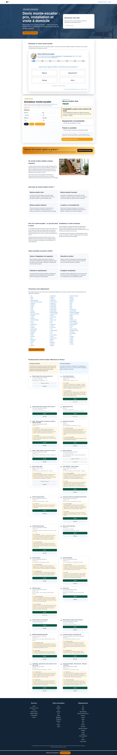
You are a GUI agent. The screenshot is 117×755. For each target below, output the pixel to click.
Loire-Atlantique (53, 330)
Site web (44, 386)
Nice (58, 713)
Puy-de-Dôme (73, 310)
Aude (32, 309)
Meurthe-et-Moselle (74, 295)
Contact (109, 1)
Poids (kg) (44, 117)
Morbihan (72, 298)
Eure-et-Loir (33, 339)
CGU (64, 89)
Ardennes (33, 303)
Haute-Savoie (53, 306)
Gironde (32, 345)
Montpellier (58, 717)
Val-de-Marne (73, 333)
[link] (58, 150)
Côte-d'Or (33, 327)
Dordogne (33, 332)
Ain (31, 295)
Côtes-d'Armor (34, 328)
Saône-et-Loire (73, 319)
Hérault (52, 315)
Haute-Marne (53, 304)
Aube (32, 307)
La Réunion (52, 324)
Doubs (32, 333)
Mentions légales (34, 713)
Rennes (58, 724)
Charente (33, 318)
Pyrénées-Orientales (74, 313)
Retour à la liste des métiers (59, 85)
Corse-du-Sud (34, 324)
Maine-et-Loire (53, 338)
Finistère (33, 340)
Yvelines (72, 344)
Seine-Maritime (73, 321)
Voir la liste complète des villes (36, 349)
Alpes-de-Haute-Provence (36, 301)
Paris (71, 307)
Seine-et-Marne (73, 324)
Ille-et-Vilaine (53, 316)
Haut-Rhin (52, 298)
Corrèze (32, 322)
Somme (71, 325)
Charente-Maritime (35, 319)
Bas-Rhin (33, 312)
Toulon (58, 726)
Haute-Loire (53, 303)
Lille (58, 722)
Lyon (58, 709)
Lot (51, 333)
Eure (32, 338)
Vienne (71, 339)
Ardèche (32, 304)
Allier (32, 298)
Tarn (71, 327)
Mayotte (52, 345)
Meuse (71, 297)
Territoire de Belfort (74, 330)
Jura (51, 322)
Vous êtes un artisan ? (84, 89)
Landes (52, 325)
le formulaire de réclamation (72, 367)
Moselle (71, 300)
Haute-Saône (53, 307)
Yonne (71, 342)
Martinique (52, 342)
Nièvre (71, 301)
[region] (58, 753)
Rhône (71, 315)
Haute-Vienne (53, 309)
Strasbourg (58, 719)
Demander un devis (102, 1)
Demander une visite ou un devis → (70, 139)
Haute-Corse (53, 300)
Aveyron (32, 310)
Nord (71, 303)
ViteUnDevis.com (77, 89)
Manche (52, 339)
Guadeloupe (53, 295)
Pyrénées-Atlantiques (74, 312)
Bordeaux (58, 721)
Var (70, 334)
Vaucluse (72, 336)
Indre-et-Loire (53, 319)
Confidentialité (67, 89)
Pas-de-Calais (73, 309)
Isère (51, 321)
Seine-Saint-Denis (74, 322)
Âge (43, 112)
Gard (32, 342)
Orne (71, 306)
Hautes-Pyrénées (54, 312)
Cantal (32, 316)
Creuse (32, 325)
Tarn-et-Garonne (73, 328)
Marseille (58, 708)
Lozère (51, 336)
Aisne (32, 297)
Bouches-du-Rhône (35, 313)
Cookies (34, 717)
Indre (51, 318)
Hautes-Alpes (53, 310)
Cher (32, 321)
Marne (51, 340)
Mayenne (52, 344)
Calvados (33, 315)
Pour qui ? (26, 112)
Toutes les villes (34, 711)
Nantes (58, 715)
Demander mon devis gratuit (30, 32)
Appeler (75, 398)
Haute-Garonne (53, 301)
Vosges (71, 340)
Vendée (71, 338)
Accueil (34, 706)
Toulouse (58, 711)
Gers (32, 344)
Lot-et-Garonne (53, 334)
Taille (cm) (26, 117)
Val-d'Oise (72, 332)
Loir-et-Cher (53, 327)
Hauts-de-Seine (53, 313)
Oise (71, 304)
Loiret (51, 332)
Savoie (71, 318)
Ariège (32, 306)
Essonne (33, 336)
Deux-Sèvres (34, 330)
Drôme (32, 334)
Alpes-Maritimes (34, 300)
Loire (51, 328)
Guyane (52, 297)
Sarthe (71, 316)
